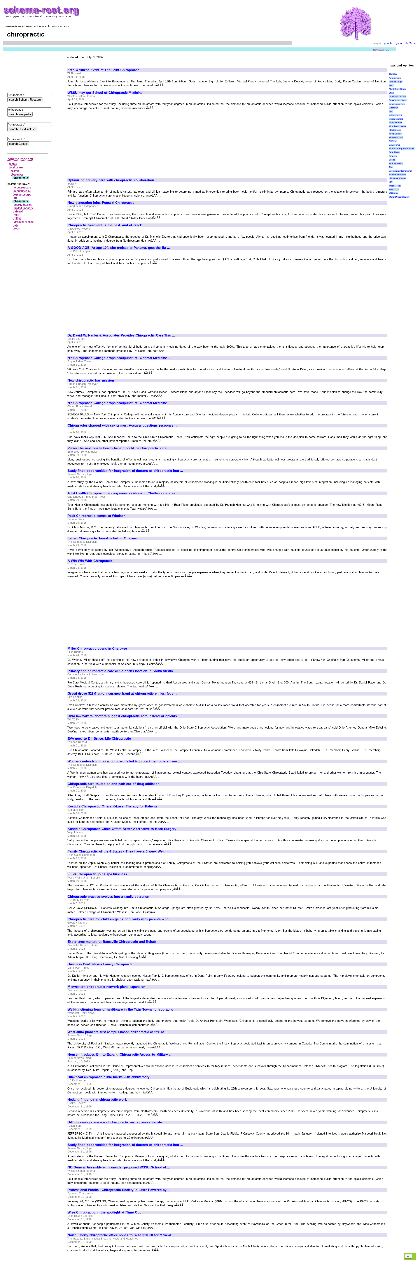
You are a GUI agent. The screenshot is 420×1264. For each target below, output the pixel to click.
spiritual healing (24, 221)
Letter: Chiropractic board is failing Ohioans (102, 538)
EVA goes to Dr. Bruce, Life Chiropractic (99, 738)
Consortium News (398, 100)
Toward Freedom (397, 174)
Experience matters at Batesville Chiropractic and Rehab (112, 941)
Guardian (393, 107)
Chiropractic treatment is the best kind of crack (105, 225)
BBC (391, 85)
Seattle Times (396, 163)
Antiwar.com (395, 78)
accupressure (22, 187)
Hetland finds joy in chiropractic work (97, 1099)
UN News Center (397, 178)
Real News (394, 152)
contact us (381, 49)
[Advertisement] (104, 142)
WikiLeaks (394, 189)
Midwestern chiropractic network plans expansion (106, 987)
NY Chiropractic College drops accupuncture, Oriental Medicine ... (119, 358)
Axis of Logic (395, 81)
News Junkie (395, 134)
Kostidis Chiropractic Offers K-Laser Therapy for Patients (113, 806)
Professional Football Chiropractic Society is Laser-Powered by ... (119, 1190)
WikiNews (393, 193)
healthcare (16, 167)
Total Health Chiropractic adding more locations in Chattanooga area (121, 493)
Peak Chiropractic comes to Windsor (96, 516)
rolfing (17, 218)
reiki (16, 214)
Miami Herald (395, 122)
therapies (17, 174)
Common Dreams (397, 96)
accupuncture (22, 191)
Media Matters (396, 119)
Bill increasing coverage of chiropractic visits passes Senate (115, 1122)
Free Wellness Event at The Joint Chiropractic (104, 70)
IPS (390, 111)
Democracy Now (397, 104)
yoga (17, 228)
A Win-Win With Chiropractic (90, 561)
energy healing (23, 204)
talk (16, 225)
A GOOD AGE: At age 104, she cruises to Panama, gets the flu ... (119, 247)
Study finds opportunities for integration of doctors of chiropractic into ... (125, 470)
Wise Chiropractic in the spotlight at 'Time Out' (105, 1212)
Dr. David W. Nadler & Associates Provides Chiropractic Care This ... (121, 335)
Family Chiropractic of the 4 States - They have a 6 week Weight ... (120, 851)
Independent (395, 115)
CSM (391, 93)
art (15, 197)
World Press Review (399, 197)
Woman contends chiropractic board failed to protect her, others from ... (124, 761)
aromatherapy (22, 194)
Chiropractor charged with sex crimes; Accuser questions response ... (122, 425)
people (13, 164)
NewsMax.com (396, 137)
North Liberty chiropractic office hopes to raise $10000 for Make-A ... (121, 1235)
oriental (18, 211)
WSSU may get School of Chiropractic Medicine (105, 92)
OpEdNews (394, 145)
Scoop (392, 160)
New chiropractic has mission (91, 380)
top (408, 1256)
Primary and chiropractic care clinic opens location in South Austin (120, 671)
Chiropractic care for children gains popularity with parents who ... (120, 919)
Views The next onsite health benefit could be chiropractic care (117, 448)
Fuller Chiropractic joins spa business (97, 874)
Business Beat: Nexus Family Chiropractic (100, 964)
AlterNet (393, 74)
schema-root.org (20, 159)
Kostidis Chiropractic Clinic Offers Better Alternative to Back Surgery (122, 829)
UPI (390, 182)
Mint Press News (397, 126)
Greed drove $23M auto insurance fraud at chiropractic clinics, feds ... (122, 693)
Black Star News (397, 89)
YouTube (410, 43)
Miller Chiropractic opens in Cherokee (97, 648)
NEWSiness (395, 130)
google (388, 43)
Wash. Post (395, 186)
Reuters (393, 156)
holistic (14, 171)
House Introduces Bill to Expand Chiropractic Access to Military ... (120, 1054)
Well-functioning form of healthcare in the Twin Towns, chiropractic (120, 1009)
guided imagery (23, 208)
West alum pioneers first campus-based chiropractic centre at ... (118, 1032)
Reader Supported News (401, 148)
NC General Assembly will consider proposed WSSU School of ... (119, 1167)
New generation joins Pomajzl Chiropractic (101, 202)
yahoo (399, 43)
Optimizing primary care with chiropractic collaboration (111, 180)
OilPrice (392, 141)
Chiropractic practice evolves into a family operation (108, 896)
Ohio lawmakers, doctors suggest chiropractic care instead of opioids (122, 716)
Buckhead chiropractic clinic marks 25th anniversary (108, 1077)
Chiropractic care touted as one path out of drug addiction (113, 784)
